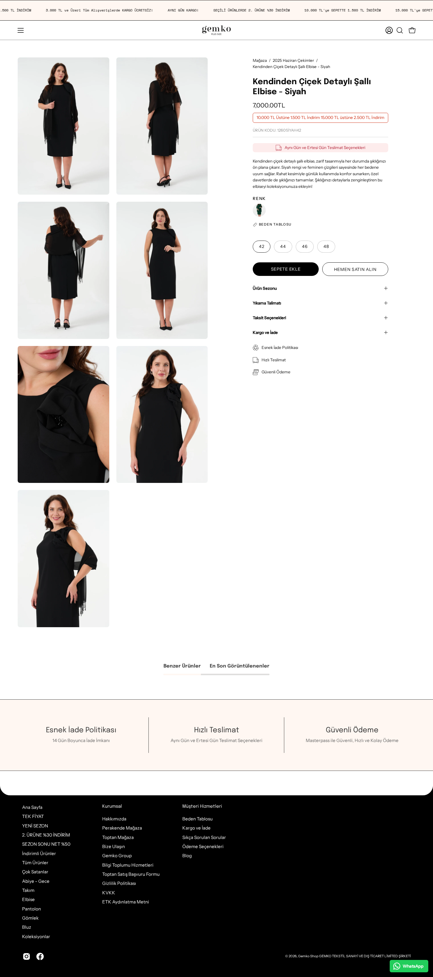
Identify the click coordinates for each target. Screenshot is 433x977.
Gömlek (30, 918)
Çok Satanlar (35, 872)
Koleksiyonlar (36, 936)
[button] (400, 30)
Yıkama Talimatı (267, 303)
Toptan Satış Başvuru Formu (131, 874)
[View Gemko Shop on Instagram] (26, 956)
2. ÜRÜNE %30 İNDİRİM (46, 835)
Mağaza (260, 60)
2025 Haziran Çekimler (293, 60)
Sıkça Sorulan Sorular (204, 837)
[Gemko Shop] (216, 30)
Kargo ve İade (265, 332)
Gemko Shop (308, 956)
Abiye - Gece (35, 881)
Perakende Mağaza (122, 828)
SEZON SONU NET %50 (46, 844)
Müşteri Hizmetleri (202, 806)
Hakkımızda (114, 819)
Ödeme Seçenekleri (203, 846)
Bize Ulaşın (113, 846)
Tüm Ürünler (35, 862)
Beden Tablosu (197, 819)
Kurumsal (112, 806)
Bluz (26, 927)
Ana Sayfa (32, 807)
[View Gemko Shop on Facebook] (40, 956)
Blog (187, 855)
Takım (28, 890)
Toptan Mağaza (118, 837)
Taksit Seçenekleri (269, 317)
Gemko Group (117, 855)
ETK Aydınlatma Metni (125, 902)
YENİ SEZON (35, 826)
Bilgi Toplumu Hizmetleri (127, 865)
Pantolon (31, 909)
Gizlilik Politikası (119, 883)
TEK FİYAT (33, 816)
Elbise (28, 900)
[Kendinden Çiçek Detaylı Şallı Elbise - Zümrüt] (259, 210)
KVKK (108, 892)
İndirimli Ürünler (39, 853)
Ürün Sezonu (265, 288)
